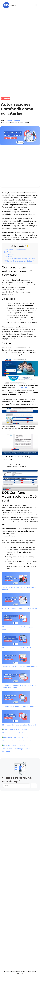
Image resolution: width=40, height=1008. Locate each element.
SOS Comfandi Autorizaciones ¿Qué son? (19, 261)
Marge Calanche (13, 120)
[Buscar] (34, 785)
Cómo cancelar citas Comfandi (14, 733)
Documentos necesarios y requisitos (21, 259)
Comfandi (5, 99)
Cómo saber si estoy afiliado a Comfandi (18, 648)
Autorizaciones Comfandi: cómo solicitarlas (19, 608)
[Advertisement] (20, 31)
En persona (10, 254)
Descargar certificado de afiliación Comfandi (20, 666)
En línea (9, 256)
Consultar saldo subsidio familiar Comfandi (19, 706)
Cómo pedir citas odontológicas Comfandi (19, 725)
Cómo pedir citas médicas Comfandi (16, 741)
